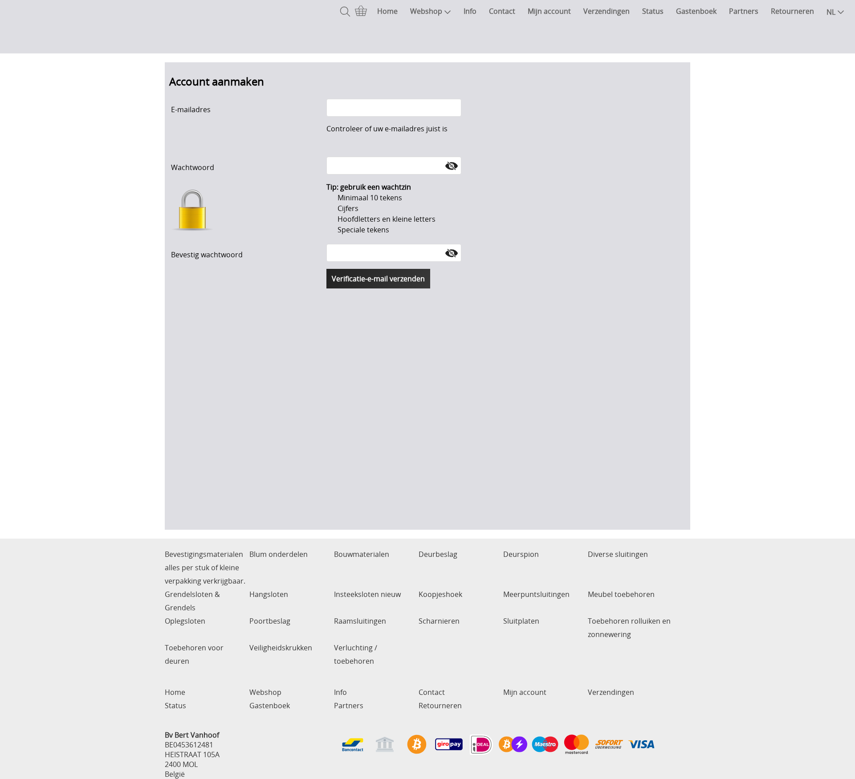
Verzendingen (606, 11)
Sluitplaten (521, 621)
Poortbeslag (269, 621)
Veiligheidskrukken (280, 648)
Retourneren (792, 11)
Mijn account (549, 11)
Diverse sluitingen (618, 554)
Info (470, 11)
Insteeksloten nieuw (367, 594)
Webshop (426, 11)
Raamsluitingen (360, 621)
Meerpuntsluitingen (536, 594)
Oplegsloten (185, 621)
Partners (743, 11)
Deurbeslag (438, 554)
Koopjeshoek (440, 594)
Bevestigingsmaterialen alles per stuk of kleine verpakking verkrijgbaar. (205, 567)
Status (653, 11)
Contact (502, 11)
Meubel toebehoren (621, 594)
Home (387, 11)
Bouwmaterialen (361, 554)
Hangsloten (268, 594)
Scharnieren (439, 621)
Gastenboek (696, 11)
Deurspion (521, 554)
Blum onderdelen (278, 554)
